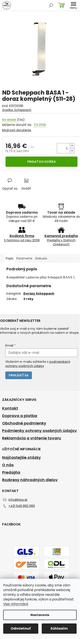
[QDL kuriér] (56, 564)
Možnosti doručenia (16, 130)
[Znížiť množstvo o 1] (72, 150)
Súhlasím (59, 628)
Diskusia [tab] (41, 258)
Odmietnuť (21, 628)
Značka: (16, 110)
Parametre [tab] (24, 258)
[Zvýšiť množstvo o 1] (72, 145)
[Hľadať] (51, 5)
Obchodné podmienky (24, 423)
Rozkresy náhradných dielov (30, 479)
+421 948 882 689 (22, 506)
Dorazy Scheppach (38, 293)
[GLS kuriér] (26, 551)
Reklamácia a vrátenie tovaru (31, 438)
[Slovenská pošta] (56, 551)
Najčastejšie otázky (21, 457)
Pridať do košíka (41, 162)
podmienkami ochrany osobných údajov (37, 364)
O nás (8, 465)
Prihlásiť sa (19, 375)
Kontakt (10, 408)
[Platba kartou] (26, 577)
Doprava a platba (19, 415)
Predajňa (11, 472)
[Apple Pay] (56, 577)
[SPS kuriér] (26, 564)
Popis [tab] (9, 258)
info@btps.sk (18, 500)
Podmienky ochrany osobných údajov (39, 430)
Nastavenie (39, 615)
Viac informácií (15, 604)
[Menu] (73, 5)
